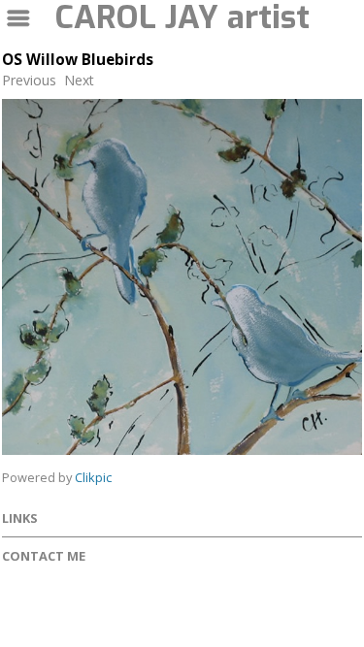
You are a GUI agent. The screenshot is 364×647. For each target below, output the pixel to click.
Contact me (43, 556)
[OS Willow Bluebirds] (182, 277)
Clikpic (93, 477)
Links (20, 518)
